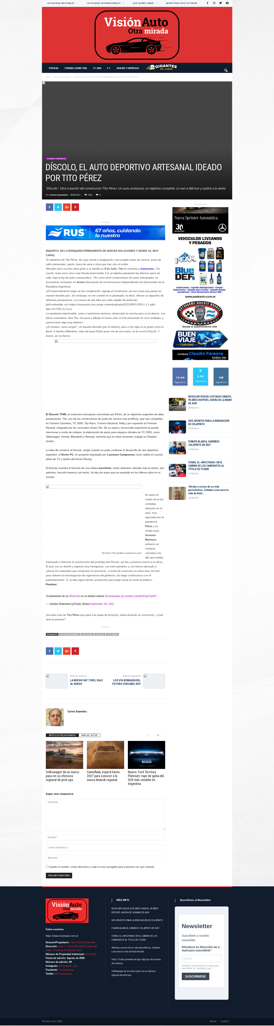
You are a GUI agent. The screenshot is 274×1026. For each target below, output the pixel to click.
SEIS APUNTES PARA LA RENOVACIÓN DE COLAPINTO (208, 422)
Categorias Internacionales (104, 3)
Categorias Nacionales (61, 3)
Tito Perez (112, 634)
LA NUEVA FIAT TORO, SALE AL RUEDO (86, 682)
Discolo (100, 634)
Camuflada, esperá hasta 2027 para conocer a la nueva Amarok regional (103, 776)
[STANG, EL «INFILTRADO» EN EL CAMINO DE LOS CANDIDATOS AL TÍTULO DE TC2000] (177, 470)
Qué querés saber (143, 3)
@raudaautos (112, 596)
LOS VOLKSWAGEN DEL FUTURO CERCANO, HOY (126, 682)
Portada (54, 68)
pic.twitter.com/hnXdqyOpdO (138, 596)
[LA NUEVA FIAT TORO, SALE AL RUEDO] (56, 681)
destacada (87, 634)
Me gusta (180, 369)
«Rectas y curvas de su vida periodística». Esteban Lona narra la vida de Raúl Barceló (135, 949)
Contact (225, 1021)
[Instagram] (213, 3)
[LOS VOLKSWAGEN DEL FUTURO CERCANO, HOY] (154, 681)
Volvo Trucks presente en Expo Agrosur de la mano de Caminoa (136, 961)
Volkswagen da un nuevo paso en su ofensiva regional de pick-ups (62, 776)
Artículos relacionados (62, 735)
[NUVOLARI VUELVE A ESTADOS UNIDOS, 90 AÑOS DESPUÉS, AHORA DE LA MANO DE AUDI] (177, 404)
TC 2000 (97, 68)
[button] (226, 68)
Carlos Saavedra (59, 194)
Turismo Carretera (75, 68)
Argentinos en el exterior (181, 3)
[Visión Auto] (137, 35)
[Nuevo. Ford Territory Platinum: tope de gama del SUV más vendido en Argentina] (146, 755)
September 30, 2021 (102, 603)
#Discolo (74, 596)
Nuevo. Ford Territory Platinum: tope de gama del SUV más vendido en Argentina (146, 778)
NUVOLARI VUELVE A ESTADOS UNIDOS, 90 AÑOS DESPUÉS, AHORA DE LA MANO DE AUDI (210, 400)
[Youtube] (226, 3)
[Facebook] (207, 3)
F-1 (109, 68)
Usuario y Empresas (127, 68)
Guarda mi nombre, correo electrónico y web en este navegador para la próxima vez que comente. (102, 866)
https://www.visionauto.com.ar (62, 935)
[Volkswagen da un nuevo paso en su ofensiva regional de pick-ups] (64, 755)
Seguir (221, 369)
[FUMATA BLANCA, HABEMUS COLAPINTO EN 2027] (177, 447)
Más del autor (89, 735)
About (213, 1021)
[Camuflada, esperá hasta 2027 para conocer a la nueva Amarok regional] (105, 755)
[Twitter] (220, 3)
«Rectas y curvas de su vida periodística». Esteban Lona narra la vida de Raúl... (208, 490)
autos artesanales (69, 634)
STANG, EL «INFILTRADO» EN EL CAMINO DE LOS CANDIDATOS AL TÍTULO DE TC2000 (206, 466)
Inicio (48, 77)
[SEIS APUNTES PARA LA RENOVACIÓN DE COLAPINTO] (177, 426)
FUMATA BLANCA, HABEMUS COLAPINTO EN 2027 (203, 443)
